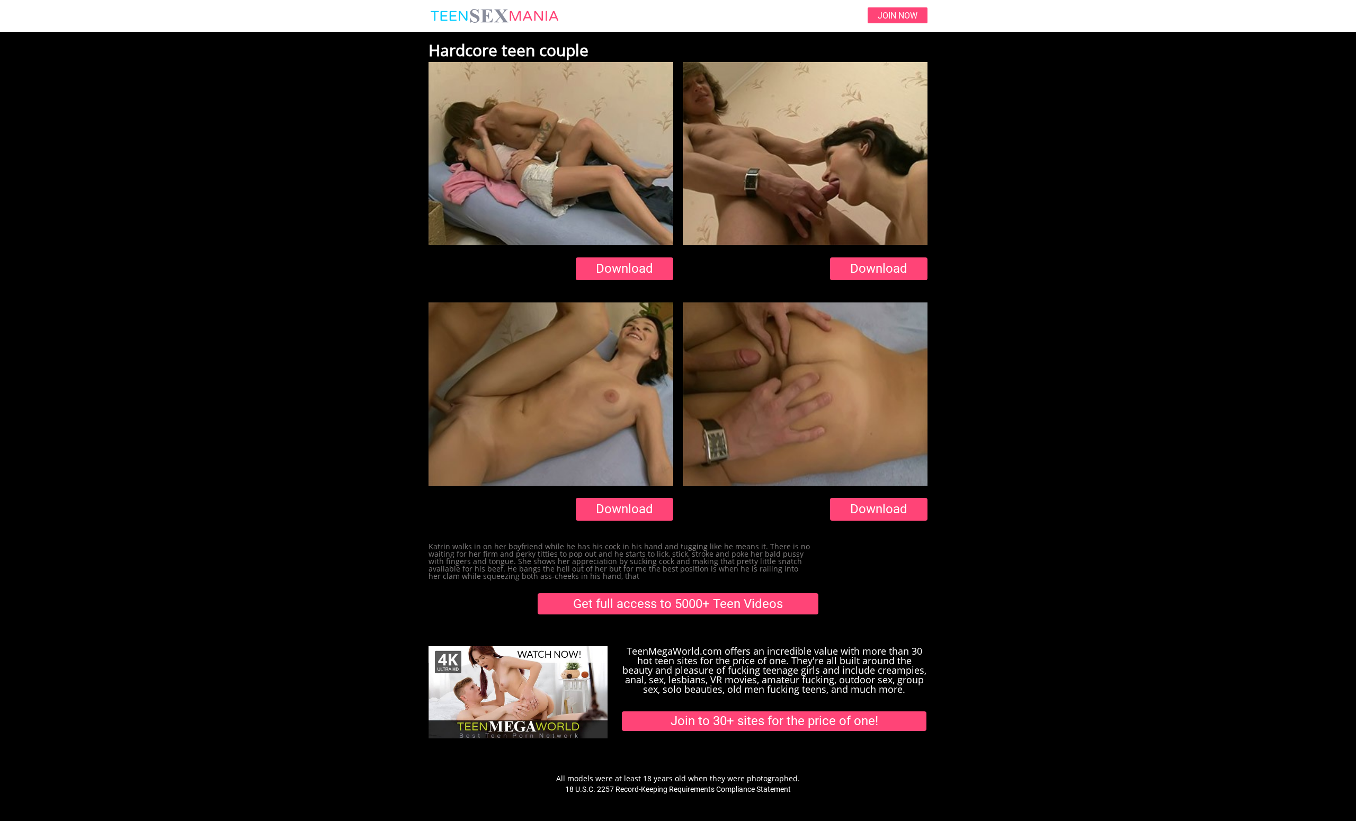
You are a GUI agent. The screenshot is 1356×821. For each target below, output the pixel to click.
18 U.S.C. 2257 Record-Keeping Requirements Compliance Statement (678, 789)
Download (624, 268)
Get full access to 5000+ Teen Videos (678, 603)
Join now (897, 16)
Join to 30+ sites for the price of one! (774, 720)
